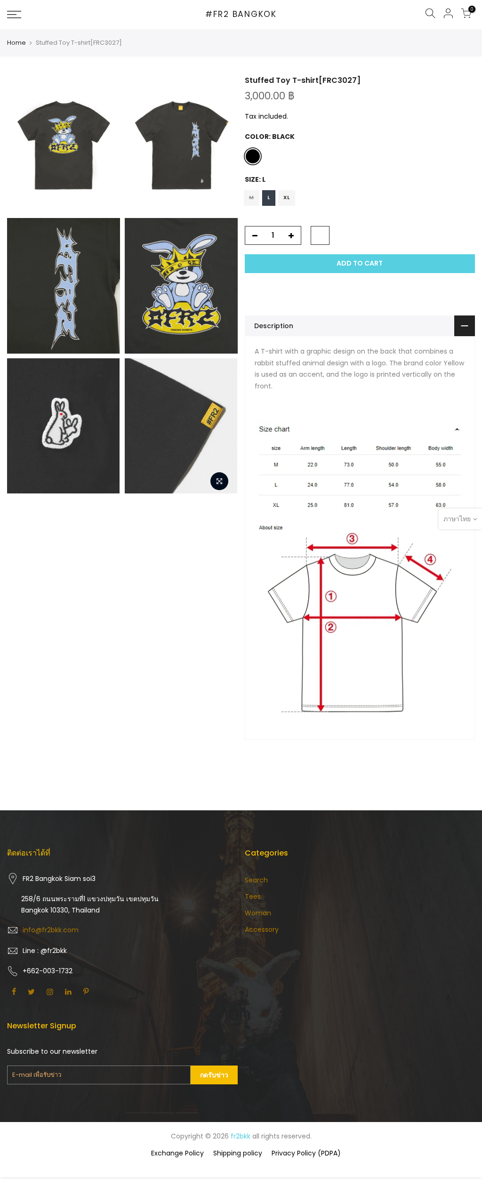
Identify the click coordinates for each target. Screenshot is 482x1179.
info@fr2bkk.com (51, 930)
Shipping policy (237, 1153)
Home (16, 43)
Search (256, 880)
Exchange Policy (177, 1153)
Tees (253, 896)
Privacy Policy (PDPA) (306, 1153)
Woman (258, 913)
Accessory (262, 929)
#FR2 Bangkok (241, 14)
